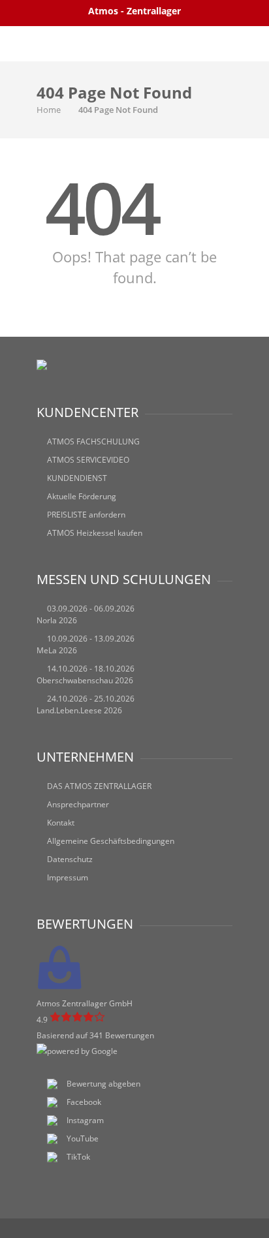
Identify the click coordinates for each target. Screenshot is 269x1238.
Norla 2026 (57, 620)
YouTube (83, 1138)
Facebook (84, 1101)
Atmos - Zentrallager (134, 11)
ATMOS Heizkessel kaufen (94, 532)
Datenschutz (70, 859)
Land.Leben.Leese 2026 (79, 710)
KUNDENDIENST (77, 478)
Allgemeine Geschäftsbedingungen (110, 840)
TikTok (78, 1156)
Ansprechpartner (78, 804)
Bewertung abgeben (103, 1083)
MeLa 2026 (57, 650)
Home (49, 110)
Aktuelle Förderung (81, 496)
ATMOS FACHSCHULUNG (93, 441)
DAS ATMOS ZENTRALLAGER (99, 786)
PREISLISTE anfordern (86, 514)
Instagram (85, 1120)
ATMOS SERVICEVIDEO (88, 459)
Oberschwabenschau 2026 (85, 680)
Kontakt (60, 822)
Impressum (67, 877)
